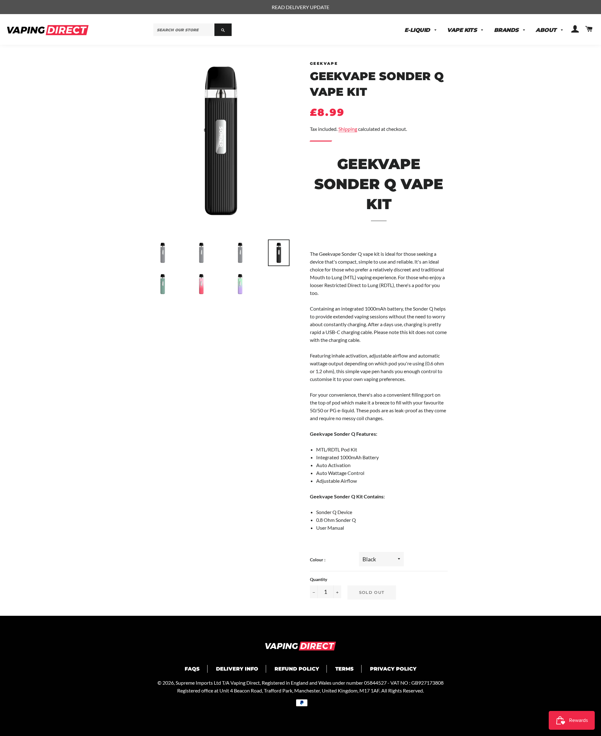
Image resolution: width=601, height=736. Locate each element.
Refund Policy (297, 669)
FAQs (192, 669)
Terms (344, 669)
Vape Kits (462, 30)
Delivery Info (237, 669)
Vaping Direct (245, 683)
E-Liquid (417, 30)
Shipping (347, 129)
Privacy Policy (393, 669)
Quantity (318, 579)
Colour (317, 559)
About (547, 30)
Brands (507, 30)
